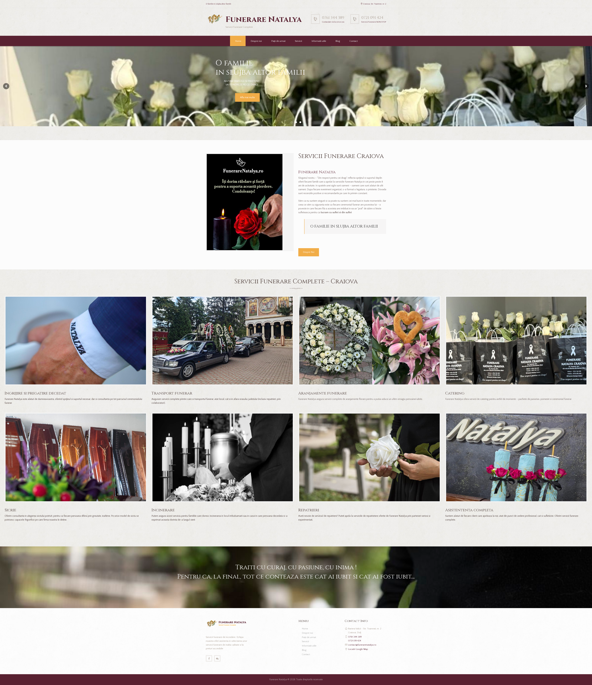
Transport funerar (172, 393)
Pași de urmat (278, 41)
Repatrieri (308, 510)
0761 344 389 (333, 17)
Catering (455, 393)
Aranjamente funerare (322, 393)
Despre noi (256, 41)
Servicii (298, 41)
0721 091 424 (372, 17)
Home (238, 41)
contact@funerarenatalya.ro (362, 645)
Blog (337, 41)
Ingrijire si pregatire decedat (35, 393)
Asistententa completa (469, 510)
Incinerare (163, 510)
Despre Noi (308, 252)
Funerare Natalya (278, 679)
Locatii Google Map (358, 649)
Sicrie (10, 510)
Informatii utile (319, 41)
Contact (353, 41)
